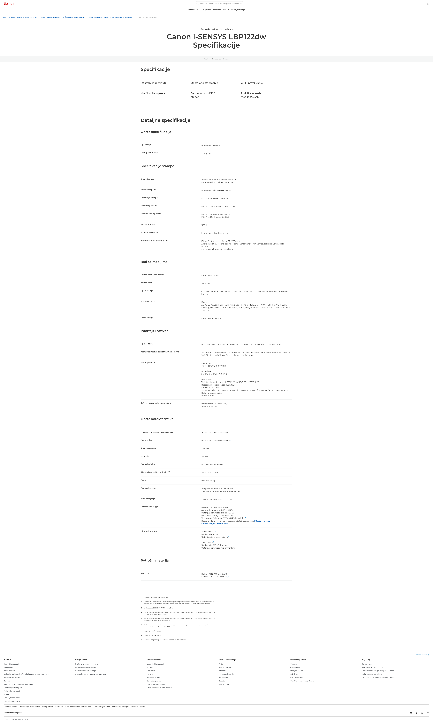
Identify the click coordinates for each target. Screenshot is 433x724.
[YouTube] (427, 713)
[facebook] (411, 713)
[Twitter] (422, 713)
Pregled (207, 59)
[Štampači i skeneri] (229, 10)
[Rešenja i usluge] (246, 10)
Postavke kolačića (138, 707)
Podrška (226, 59)
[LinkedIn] (416, 713)
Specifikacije (216, 59)
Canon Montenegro (12, 713)
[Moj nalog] (427, 4)
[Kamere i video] (201, 10)
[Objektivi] (211, 10)
